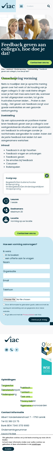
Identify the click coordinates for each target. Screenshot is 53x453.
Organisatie (9, 271)
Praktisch (25, 387)
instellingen (36, 444)
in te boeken (12, 255)
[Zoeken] (48, 6)
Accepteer (8, 449)
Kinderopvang (9, 394)
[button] (21, 6)
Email (6, 280)
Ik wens (7, 251)
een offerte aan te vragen (19, 258)
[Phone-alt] (11, 350)
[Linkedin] (6, 350)
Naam (6, 262)
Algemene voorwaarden (33, 405)
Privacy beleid (28, 314)
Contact (24, 392)
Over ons (25, 396)
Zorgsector (7, 385)
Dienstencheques (10, 389)
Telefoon (8, 290)
